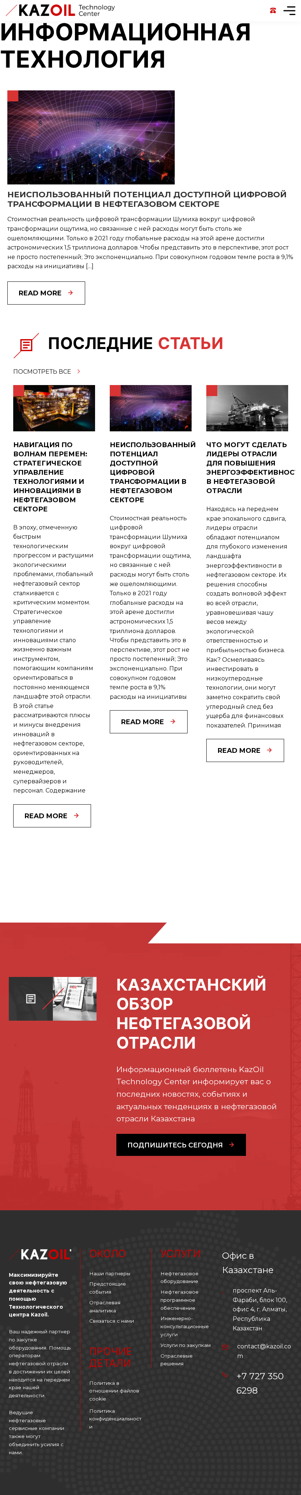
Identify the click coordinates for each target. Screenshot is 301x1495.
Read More (40, 293)
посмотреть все (43, 371)
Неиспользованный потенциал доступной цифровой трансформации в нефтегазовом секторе (147, 199)
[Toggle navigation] (289, 10)
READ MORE (46, 816)
